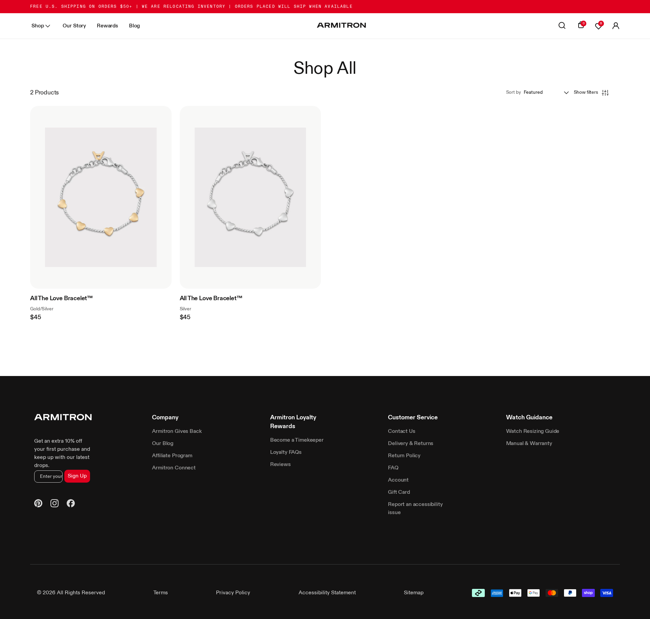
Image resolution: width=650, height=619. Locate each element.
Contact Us (401, 431)
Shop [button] (37, 26)
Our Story (74, 26)
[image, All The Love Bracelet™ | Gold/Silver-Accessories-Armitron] (100, 197)
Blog (134, 26)
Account (398, 480)
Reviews (280, 464)
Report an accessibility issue (415, 508)
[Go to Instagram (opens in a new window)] (54, 504)
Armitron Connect (173, 468)
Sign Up (77, 476)
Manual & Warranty (529, 443)
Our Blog (162, 443)
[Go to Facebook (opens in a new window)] (71, 504)
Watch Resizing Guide (533, 431)
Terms (160, 593)
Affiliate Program (172, 456)
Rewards (107, 26)
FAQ (393, 468)
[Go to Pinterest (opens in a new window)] (38, 504)
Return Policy (404, 456)
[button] (616, 26)
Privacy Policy (233, 593)
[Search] (562, 26)
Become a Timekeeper (297, 440)
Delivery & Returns (410, 443)
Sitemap (414, 593)
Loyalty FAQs (286, 452)
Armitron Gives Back (176, 431)
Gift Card (399, 492)
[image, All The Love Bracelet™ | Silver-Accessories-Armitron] (250, 197)
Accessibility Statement (327, 593)
